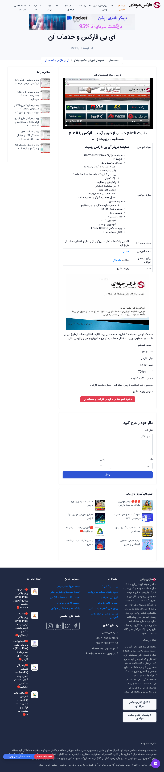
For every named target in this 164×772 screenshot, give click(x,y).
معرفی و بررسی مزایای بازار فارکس (80, 516)
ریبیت (83, 6)
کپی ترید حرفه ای (109, 597)
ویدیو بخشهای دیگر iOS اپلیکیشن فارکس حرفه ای (27, 82)
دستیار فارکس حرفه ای (20, 8)
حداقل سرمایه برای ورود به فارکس (80, 503)
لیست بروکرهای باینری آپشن (65, 592)
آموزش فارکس (50, 8)
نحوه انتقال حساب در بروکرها (103, 592)
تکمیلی (125, 252)
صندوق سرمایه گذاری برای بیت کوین (127, 529)
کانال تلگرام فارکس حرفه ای (138, 704)
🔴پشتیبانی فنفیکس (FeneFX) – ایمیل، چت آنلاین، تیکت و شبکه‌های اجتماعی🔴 (21, 676)
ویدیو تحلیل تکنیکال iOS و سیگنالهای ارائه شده (27, 146)
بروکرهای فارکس (121, 8)
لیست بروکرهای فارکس (68, 587)
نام (151, 459)
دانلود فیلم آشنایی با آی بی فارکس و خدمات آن (108, 399)
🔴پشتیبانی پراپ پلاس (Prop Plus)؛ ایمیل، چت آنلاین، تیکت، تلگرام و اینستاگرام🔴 (21, 624)
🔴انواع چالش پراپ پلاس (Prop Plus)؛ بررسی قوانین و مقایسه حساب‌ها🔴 (20, 599)
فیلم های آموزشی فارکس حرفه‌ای (89, 60)
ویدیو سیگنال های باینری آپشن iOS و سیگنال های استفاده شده (26, 122)
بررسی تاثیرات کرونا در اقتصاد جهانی (79, 542)
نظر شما (148, 430)
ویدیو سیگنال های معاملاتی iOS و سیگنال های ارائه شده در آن (27, 135)
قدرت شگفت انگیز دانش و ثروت (20, 756)
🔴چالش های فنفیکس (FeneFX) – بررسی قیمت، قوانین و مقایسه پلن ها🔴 (21, 704)
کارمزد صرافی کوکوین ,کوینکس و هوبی (130, 542)
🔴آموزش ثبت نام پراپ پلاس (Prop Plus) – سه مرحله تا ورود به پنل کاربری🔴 (20, 650)
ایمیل (102, 459)
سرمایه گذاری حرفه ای (68, 8)
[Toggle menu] (155, 763)
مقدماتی (116, 260)
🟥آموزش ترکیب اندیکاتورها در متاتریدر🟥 (79, 529)
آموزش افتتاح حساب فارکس (65, 597)
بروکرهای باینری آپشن (100, 8)
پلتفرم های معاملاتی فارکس (65, 608)
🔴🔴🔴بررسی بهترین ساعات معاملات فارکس (129, 503)
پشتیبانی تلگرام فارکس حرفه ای (138, 717)
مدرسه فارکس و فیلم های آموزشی (104, 616)
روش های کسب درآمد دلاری (103, 608)
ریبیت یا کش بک (109, 587)
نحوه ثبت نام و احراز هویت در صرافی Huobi (127, 516)
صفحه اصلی (113, 60)
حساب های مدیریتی (107, 603)
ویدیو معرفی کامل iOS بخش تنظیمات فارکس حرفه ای (28, 95)
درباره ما (34, 8)
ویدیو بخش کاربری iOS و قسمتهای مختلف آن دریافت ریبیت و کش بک (26, 109)
